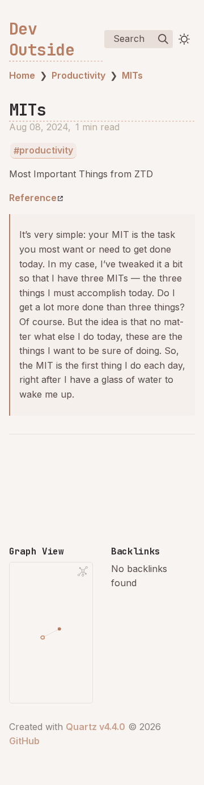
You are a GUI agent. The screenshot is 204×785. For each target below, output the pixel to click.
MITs (132, 75)
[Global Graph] (83, 571)
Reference (33, 197)
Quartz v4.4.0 (95, 726)
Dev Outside (41, 39)
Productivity (78, 75)
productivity (46, 150)
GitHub (24, 740)
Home (22, 75)
